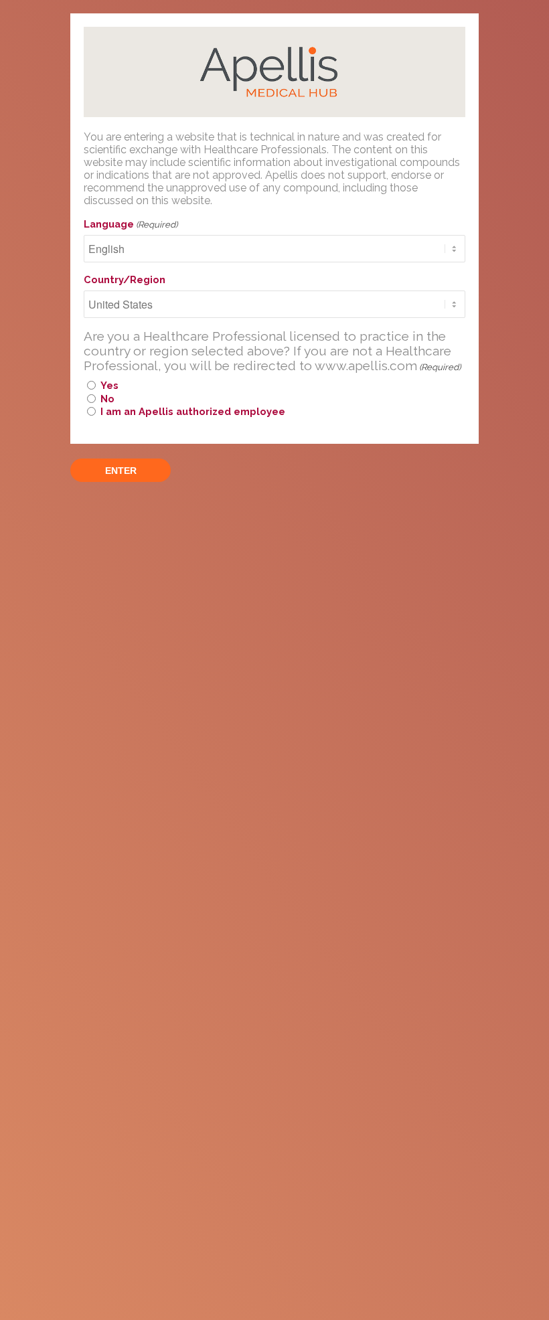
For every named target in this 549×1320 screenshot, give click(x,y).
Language (130, 224)
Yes (109, 385)
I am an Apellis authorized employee (192, 411)
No (107, 398)
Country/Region (124, 279)
